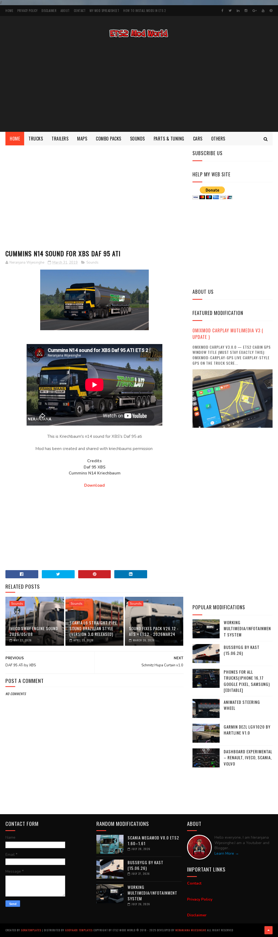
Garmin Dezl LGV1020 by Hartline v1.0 (247, 730)
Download (94, 485)
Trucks (36, 138)
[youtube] (263, 10)
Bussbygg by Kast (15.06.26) (242, 650)
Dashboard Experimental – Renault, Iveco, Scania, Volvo (248, 757)
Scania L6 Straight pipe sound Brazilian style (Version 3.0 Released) (93, 628)
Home (9, 10)
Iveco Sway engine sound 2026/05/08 (34, 631)
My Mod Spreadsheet (104, 10)
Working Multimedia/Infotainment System (247, 628)
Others (218, 138)
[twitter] (230, 10)
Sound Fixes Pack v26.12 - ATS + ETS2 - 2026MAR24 (154, 631)
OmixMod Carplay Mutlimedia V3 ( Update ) (227, 334)
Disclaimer (49, 10)
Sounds (137, 138)
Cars (198, 138)
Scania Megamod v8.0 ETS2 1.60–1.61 (153, 840)
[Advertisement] (139, 86)
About (65, 10)
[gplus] (254, 10)
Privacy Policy (27, 10)
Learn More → (226, 853)
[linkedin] (238, 10)
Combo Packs (108, 138)
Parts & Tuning (169, 138)
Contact (80, 10)
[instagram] (246, 10)
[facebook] (222, 10)
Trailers (60, 138)
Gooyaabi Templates (79, 930)
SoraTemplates (31, 930)
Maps (82, 138)
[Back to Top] (268, 930)
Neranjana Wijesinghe (191, 930)
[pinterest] (271, 10)
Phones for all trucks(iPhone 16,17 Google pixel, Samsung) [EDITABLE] (247, 681)
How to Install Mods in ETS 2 (144, 10)
